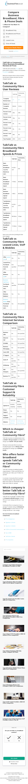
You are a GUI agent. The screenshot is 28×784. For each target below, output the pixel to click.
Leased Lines (10, 40)
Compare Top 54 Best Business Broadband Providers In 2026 (12, 565)
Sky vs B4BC (8, 533)
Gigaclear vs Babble (10, 526)
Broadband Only (11, 30)
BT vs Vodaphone (9, 519)
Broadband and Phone (13, 34)
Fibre (17, 68)
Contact (9, 774)
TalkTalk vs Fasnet (10, 536)
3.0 (13, 99)
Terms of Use (21, 774)
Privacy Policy (15, 774)
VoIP (4, 276)
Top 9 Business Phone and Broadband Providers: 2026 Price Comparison (12, 617)
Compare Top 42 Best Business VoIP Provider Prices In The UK (14, 719)
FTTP (7, 37)
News (5, 774)
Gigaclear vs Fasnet (10, 522)
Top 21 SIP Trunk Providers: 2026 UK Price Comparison (14, 702)
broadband (5, 72)
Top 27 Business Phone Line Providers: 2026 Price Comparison (13, 685)
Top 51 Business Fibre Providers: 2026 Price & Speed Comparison (12, 582)
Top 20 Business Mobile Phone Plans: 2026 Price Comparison (14, 668)
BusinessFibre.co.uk (14, 3)
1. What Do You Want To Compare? (11, 26)
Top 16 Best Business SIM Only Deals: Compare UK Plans (12, 651)
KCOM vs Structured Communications (15, 529)
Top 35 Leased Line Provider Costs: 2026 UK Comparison (13, 599)
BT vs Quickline (9, 540)
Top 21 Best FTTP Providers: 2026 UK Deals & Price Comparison (14, 634)
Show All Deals (10, 43)
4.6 (19, 99)
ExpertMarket (15, 51)
